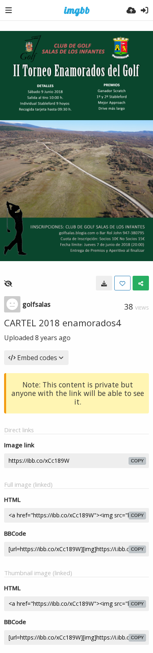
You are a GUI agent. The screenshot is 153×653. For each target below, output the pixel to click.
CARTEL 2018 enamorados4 (62, 323)
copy (137, 460)
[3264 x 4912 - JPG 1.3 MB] (104, 283)
